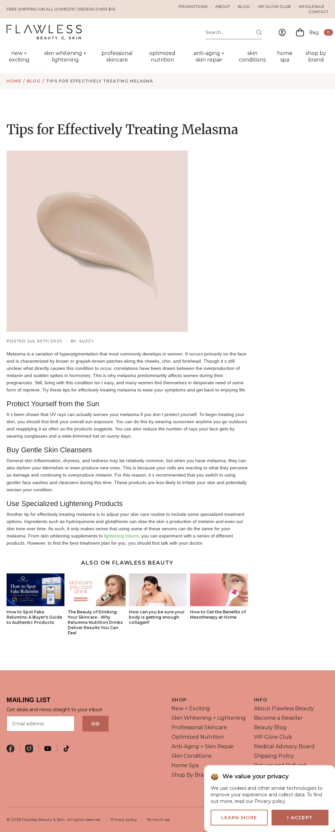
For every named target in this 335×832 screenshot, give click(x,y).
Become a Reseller (278, 718)
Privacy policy (124, 819)
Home (14, 81)
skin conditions (252, 56)
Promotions (193, 6)
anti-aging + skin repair (209, 56)
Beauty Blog (270, 727)
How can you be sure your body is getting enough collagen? (157, 617)
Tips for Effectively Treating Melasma (99, 81)
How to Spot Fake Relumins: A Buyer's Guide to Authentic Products (34, 617)
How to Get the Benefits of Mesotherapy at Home (218, 614)
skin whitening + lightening (65, 56)
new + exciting (19, 56)
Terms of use (158, 819)
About (222, 6)
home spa (284, 56)
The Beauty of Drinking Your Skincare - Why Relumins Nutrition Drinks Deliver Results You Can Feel (95, 622)
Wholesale (312, 6)
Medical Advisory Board (284, 746)
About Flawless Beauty (284, 708)
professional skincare (117, 56)
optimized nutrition (162, 56)
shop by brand (316, 56)
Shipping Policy (274, 756)
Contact (318, 11)
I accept (299, 818)
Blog (244, 6)
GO (95, 724)
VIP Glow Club (274, 6)
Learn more (239, 818)
